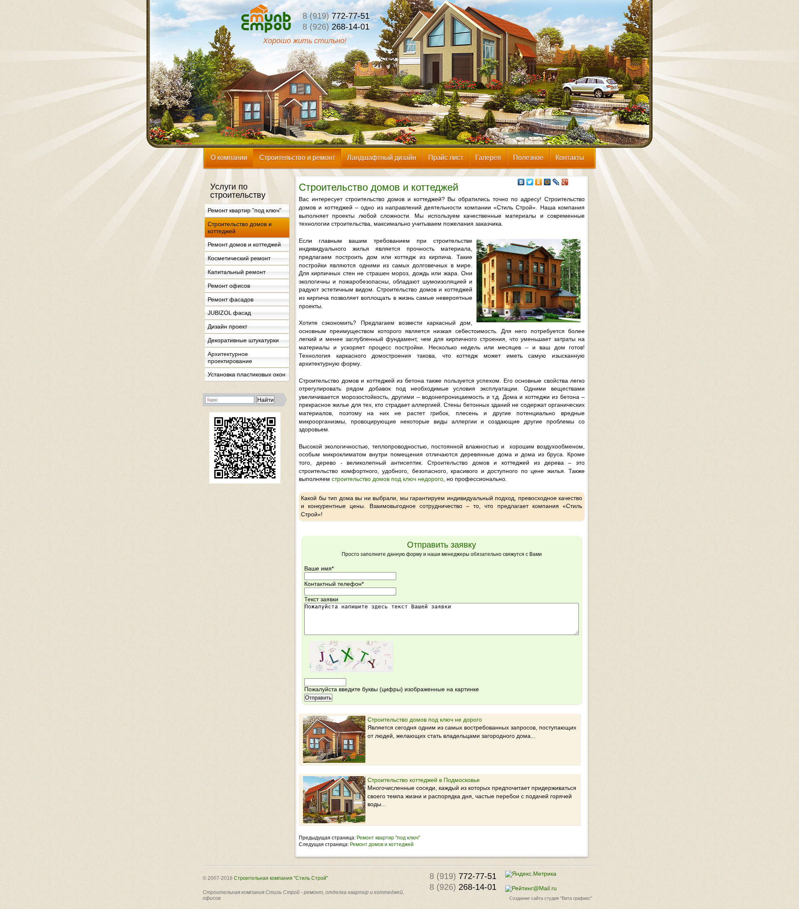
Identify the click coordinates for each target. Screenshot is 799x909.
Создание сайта (526, 898)
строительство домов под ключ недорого (387, 479)
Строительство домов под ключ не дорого (424, 719)
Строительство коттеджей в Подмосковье (423, 780)
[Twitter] (530, 182)
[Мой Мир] (547, 182)
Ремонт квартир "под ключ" (388, 838)
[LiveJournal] (556, 182)
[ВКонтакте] (521, 182)
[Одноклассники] (538, 182)
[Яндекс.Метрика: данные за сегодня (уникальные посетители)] (530, 874)
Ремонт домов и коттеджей (382, 844)
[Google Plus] (565, 182)
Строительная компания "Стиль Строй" (281, 878)
